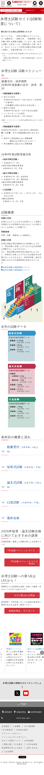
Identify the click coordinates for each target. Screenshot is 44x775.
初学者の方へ (30, 10)
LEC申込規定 (31, 744)
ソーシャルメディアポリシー (14, 737)
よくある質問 (7, 751)
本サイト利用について (11, 740)
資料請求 (8, 712)
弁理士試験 (22, 4)
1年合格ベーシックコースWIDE (24, 562)
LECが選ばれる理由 (24, 595)
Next (42, 653)
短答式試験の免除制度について (16, 267)
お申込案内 (29, 740)
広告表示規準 (22, 730)
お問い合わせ (32, 748)
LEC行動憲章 (29, 726)
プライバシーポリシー (11, 733)
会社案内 (5, 726)
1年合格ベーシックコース (21, 550)
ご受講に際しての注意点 (12, 744)
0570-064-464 (23, 718)
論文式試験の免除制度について (16, 270)
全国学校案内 (36, 712)
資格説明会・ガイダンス (22, 610)
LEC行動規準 (7, 730)
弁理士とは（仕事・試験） (11, 10)
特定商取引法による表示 (12, 748)
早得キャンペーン (14, 649)
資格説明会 (21, 712)
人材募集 (16, 726)
